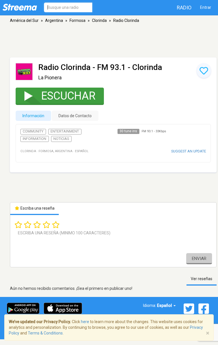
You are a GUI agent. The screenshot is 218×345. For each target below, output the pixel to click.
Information (34, 139)
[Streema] (20, 7)
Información (33, 115)
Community (33, 131)
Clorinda (99, 20)
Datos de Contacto (75, 115)
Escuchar (68, 96)
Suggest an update (188, 151)
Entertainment (65, 131)
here (85, 321)
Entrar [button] (205, 7)
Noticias (61, 139)
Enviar (199, 258)
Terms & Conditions (45, 333)
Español (165, 305)
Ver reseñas (201, 278)
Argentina (54, 20)
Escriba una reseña (37, 208)
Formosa (77, 20)
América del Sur (24, 20)
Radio (184, 8)
